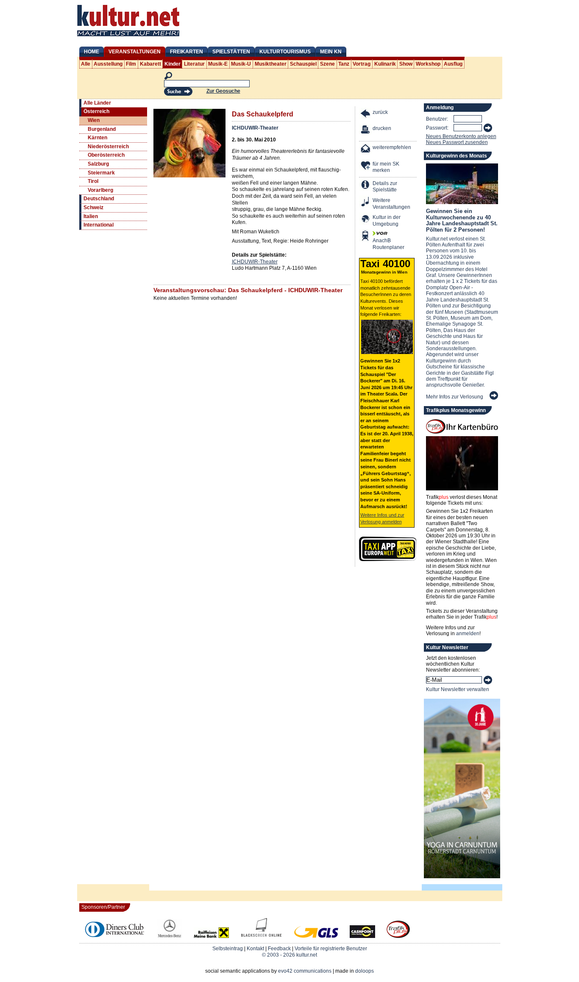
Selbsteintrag (227, 949)
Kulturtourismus (285, 52)
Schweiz (93, 207)
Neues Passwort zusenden (457, 142)
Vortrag (361, 64)
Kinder (172, 64)
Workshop (428, 64)
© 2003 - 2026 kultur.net (289, 955)
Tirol (93, 181)
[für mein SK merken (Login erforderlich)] (366, 166)
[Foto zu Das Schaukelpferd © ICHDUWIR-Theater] (189, 176)
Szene (327, 64)
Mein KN (331, 52)
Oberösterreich (106, 155)
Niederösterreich (108, 146)
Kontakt (255, 949)
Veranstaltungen (135, 52)
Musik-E (218, 64)
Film (131, 64)
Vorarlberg (100, 190)
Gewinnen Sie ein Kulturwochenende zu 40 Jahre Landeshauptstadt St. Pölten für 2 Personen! (462, 220)
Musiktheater (271, 64)
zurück (380, 112)
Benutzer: (437, 119)
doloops (364, 971)
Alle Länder (97, 103)
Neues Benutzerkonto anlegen (461, 136)
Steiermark (101, 173)
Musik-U (241, 64)
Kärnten (97, 138)
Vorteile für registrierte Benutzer (331, 949)
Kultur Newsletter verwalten (457, 689)
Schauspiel (303, 64)
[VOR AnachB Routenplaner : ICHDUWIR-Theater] (366, 236)
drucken (382, 128)
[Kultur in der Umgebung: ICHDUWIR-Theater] (366, 219)
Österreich (96, 111)
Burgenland (102, 129)
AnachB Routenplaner (379, 244)
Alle (85, 64)
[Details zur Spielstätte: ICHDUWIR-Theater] (366, 185)
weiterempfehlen (392, 147)
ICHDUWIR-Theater (255, 128)
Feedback (279, 949)
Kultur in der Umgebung (387, 220)
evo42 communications (304, 971)
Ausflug (453, 64)
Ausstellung (108, 64)
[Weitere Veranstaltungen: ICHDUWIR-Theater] (366, 202)
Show (405, 64)
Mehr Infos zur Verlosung (454, 397)
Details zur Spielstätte (385, 186)
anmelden (467, 633)
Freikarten (186, 52)
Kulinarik (385, 64)
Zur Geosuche (223, 91)
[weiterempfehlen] (366, 149)
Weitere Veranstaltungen (391, 203)
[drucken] (366, 130)
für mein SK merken (386, 167)
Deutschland (99, 199)
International (99, 225)
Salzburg (98, 164)
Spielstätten (231, 52)
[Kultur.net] (128, 37)
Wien (94, 120)
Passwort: (437, 128)
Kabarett (150, 64)
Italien (91, 216)
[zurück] (366, 114)
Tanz (343, 64)
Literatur (194, 64)
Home (91, 52)
